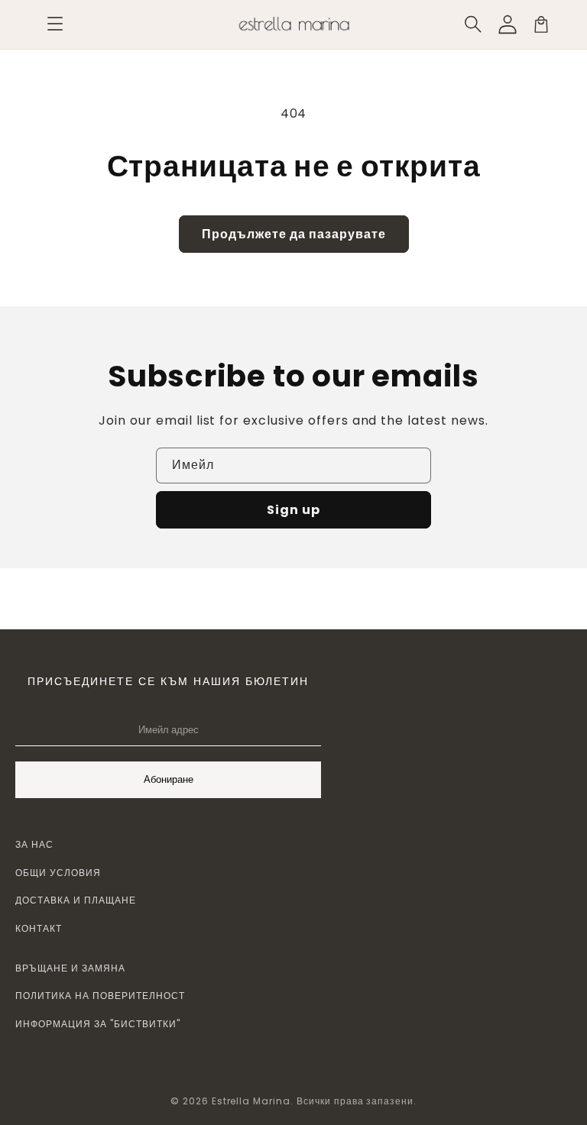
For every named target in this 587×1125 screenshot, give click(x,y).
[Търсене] (474, 24)
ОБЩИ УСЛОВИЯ (58, 872)
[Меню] (55, 24)
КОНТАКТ (38, 928)
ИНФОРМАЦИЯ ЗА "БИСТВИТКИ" (97, 1023)
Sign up (293, 510)
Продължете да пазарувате (294, 234)
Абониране (168, 779)
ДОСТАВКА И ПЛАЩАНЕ (75, 900)
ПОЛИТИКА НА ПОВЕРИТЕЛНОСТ (100, 995)
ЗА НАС (34, 844)
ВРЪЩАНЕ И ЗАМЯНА (70, 968)
